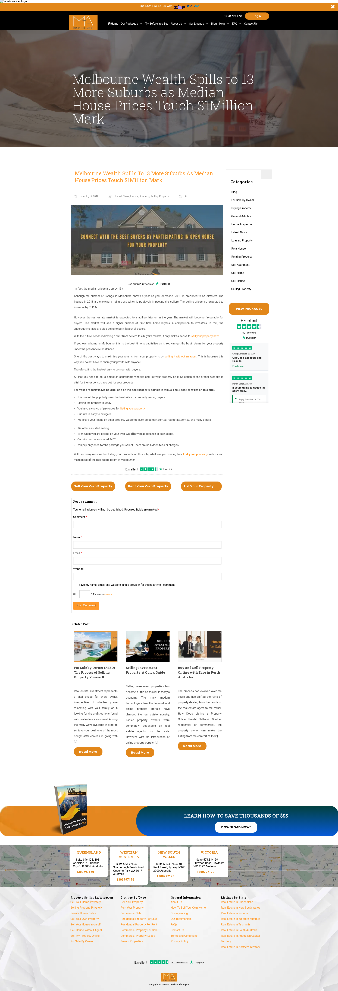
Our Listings (196, 23)
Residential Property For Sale (139, 919)
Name (77, 537)
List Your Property (199, 486)
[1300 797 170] (220, 16)
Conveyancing (179, 913)
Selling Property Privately (86, 907)
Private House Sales (83, 913)
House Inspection (242, 224)
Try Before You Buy (156, 23)
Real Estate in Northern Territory (240, 947)
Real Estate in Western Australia (240, 919)
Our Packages (129, 23)
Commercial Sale (131, 913)
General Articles (241, 216)
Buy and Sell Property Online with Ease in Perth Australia (199, 672)
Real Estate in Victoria (234, 913)
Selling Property (241, 289)
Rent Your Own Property (148, 486)
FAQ (234, 23)
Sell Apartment (240, 264)
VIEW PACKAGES (249, 308)
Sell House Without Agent (86, 930)
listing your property (132, 408)
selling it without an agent (180, 356)
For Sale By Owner (242, 200)
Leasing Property (242, 240)
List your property (195, 454)
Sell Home (237, 273)
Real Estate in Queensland (237, 902)
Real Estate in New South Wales (240, 907)
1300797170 (85, 872)
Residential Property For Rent (139, 924)
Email (77, 553)
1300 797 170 (233, 16)
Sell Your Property (132, 902)
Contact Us (251, 23)
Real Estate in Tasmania (235, 924)
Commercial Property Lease (138, 935)
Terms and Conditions (184, 935)
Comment (80, 517)
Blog (214, 23)
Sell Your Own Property (93, 486)
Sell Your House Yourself (85, 924)
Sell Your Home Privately (85, 902)
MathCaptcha (108, 594)
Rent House (238, 248)
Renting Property (241, 256)
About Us (176, 23)
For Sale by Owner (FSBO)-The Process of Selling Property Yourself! (95, 672)
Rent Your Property (132, 907)
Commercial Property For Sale (139, 930)
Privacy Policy (179, 941)
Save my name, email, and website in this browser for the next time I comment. (127, 584)
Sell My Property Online (85, 935)
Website (78, 569)
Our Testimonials (181, 919)
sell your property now (205, 336)
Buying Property (241, 208)
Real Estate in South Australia (239, 930)
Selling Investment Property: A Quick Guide (145, 670)
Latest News (239, 232)
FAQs (174, 924)
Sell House (238, 281)
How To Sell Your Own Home (188, 907)
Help (222, 23)
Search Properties (132, 941)
